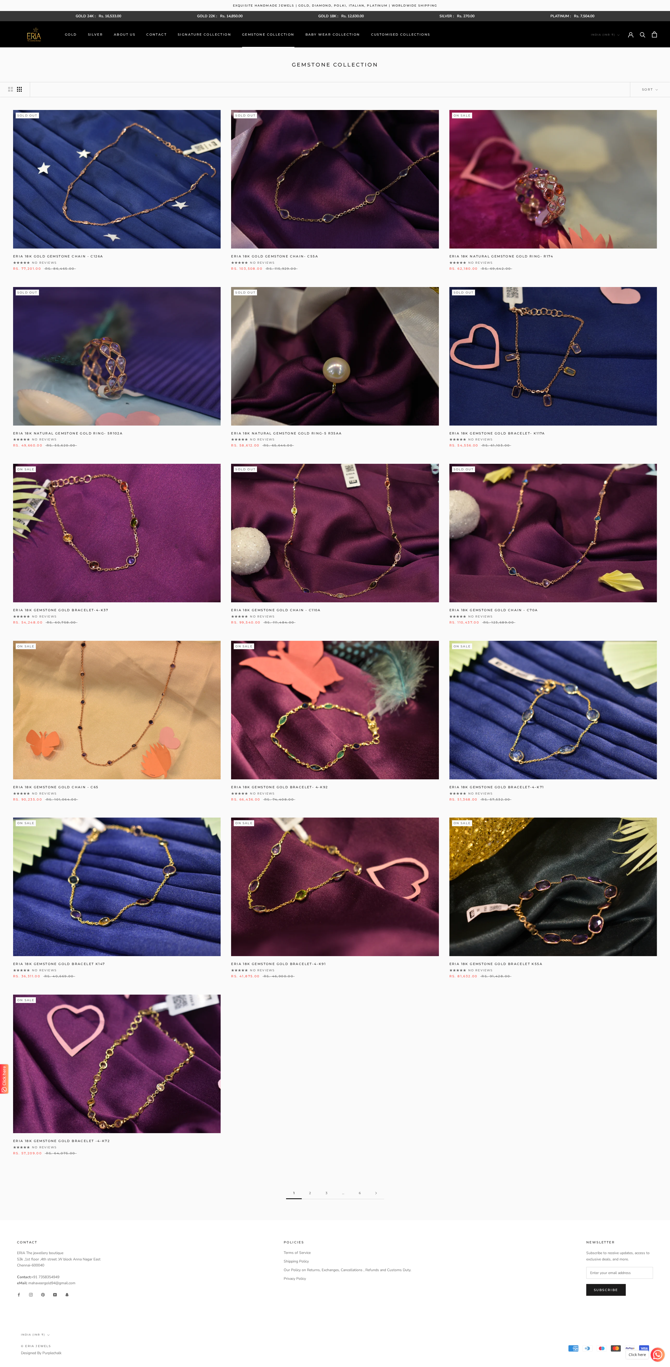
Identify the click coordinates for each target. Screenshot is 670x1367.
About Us (124, 34)
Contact (156, 34)
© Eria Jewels (36, 1346)
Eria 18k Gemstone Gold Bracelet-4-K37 (61, 610)
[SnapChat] (67, 1294)
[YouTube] (55, 1294)
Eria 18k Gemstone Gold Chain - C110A (276, 610)
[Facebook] (19, 1294)
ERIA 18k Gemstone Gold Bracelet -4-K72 (61, 1141)
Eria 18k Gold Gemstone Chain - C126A (58, 256)
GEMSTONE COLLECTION (268, 34)
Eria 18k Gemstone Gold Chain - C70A (493, 610)
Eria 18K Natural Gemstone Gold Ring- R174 (501, 256)
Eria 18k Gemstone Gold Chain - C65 (56, 787)
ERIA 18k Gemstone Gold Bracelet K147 (59, 964)
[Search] (642, 34)
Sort (648, 89)
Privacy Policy (295, 1278)
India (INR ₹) (603, 34)
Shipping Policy (296, 1261)
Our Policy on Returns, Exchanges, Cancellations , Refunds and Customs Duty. (347, 1269)
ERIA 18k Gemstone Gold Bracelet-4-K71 (496, 787)
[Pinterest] (43, 1294)
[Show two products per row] (10, 89)
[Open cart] (654, 34)
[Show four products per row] (19, 89)
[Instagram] (31, 1294)
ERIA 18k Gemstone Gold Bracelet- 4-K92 (279, 787)
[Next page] (376, 1193)
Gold (71, 34)
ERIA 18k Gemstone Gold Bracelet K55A (496, 964)
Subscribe (606, 1290)
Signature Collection (204, 34)
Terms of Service (297, 1252)
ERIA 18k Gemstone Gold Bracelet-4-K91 (278, 964)
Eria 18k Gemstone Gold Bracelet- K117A (497, 433)
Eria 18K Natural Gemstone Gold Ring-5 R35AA (286, 433)
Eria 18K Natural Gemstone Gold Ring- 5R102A (68, 433)
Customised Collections (400, 34)
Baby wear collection (332, 34)
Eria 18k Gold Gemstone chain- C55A (274, 256)
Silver (95, 34)
